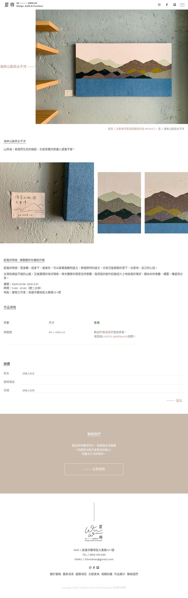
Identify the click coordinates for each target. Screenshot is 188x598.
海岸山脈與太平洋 (174, 128)
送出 (179, 400)
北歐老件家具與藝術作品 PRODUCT (135, 128)
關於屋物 (55, 574)
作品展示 (119, 574)
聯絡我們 (107, 332)
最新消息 (68, 574)
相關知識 (106, 574)
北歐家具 (94, 574)
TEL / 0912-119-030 (94, 554)
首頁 (110, 128)
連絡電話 (9, 381)
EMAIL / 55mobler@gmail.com (94, 559)
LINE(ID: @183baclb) (115, 336)
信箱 (6, 390)
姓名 (6, 373)
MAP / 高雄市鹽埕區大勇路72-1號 (94, 550)
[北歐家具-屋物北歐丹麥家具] (24, 5)
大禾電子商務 (119, 587)
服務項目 (81, 574)
